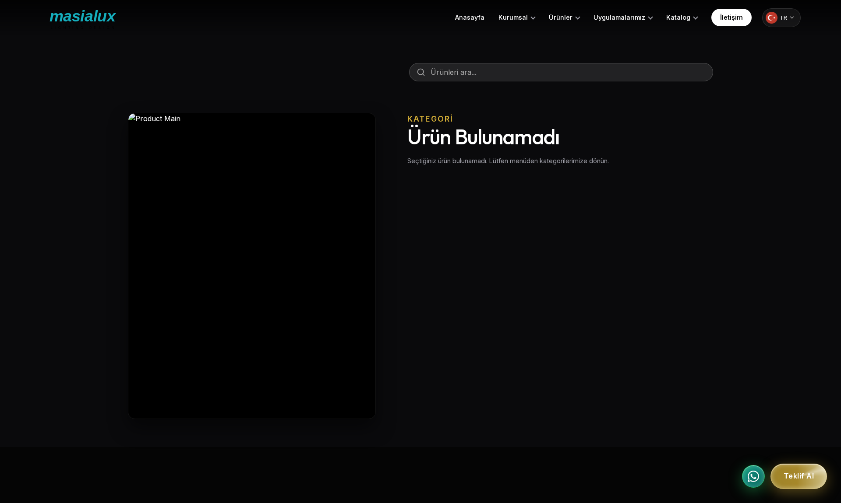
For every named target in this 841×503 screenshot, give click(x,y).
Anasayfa (469, 17)
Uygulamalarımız (619, 17)
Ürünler (560, 17)
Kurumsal (513, 17)
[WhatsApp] (753, 476)
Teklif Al (799, 476)
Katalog (678, 17)
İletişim (731, 17)
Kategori (430, 118)
